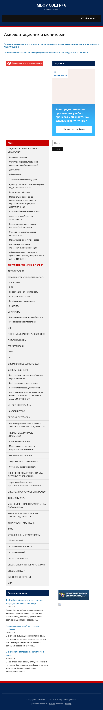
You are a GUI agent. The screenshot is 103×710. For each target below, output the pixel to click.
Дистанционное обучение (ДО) (23, 364)
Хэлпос (52, 703)
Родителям (14, 306)
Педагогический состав (19, 192)
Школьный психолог (18, 559)
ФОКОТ (11, 529)
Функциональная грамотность (24, 535)
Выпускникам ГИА (17, 340)
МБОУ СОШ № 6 (51, 5)
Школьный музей (16, 552)
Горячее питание (16, 346)
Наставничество (16, 411)
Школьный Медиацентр (20, 546)
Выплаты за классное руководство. (26, 334)
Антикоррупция (16, 271)
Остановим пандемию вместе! (22, 467)
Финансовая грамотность (21, 523)
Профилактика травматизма (22, 301)
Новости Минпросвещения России (24, 388)
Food (11, 351)
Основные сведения (18, 157)
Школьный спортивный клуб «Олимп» (27, 565)
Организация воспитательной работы (26, 317)
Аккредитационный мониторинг (25, 265)
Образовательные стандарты (24, 180)
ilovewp (68, 703)
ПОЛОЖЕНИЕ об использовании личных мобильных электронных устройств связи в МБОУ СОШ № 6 (26, 395)
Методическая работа (19, 405)
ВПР (10, 328)
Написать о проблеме (74, 129)
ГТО (9, 357)
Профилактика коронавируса (23, 461)
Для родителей (16, 540)
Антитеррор (14, 282)
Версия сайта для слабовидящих (27, 63)
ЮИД (10, 583)
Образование (15, 174)
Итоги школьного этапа (19, 441)
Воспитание (14, 312)
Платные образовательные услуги (24, 211)
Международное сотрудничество (24, 240)
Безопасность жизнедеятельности (26, 277)
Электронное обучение (19, 577)
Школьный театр (16, 571)
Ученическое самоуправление (22, 322)
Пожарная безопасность (20, 296)
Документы (14, 170)
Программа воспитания (20, 455)
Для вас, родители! (18, 370)
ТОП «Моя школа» (16, 498)
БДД (11, 287)
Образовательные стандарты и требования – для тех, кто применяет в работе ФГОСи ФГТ (26, 255)
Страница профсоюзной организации (27, 492)
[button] (90, 18)
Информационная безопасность (23, 292)
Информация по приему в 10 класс (24, 383)
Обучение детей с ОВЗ (19, 417)
